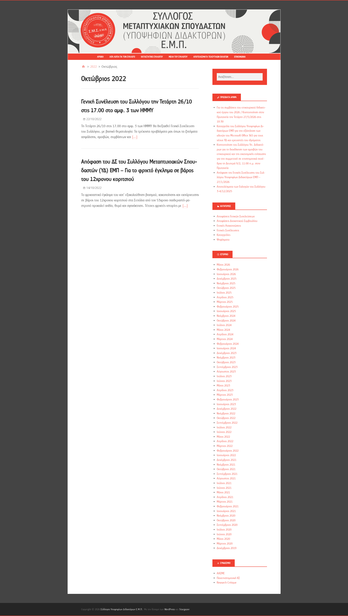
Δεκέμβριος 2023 (226, 353)
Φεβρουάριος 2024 (228, 344)
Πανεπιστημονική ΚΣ (228, 578)
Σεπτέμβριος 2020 (227, 525)
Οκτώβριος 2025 (226, 288)
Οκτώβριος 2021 (226, 469)
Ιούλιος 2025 (224, 292)
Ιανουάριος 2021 (226, 511)
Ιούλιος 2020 (224, 529)
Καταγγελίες (223, 235)
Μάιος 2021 (223, 492)
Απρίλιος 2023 (225, 390)
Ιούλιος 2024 (224, 325)
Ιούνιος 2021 (224, 488)
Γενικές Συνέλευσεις (228, 230)
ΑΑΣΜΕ (221, 573)
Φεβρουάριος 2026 (228, 269)
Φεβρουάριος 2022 (228, 451)
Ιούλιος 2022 (224, 427)
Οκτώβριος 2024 (226, 320)
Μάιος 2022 (223, 437)
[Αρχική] (83, 66)
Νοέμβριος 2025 (226, 283)
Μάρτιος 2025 (225, 302)
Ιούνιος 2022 (224, 432)
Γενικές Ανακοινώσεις (229, 226)
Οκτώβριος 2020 (226, 520)
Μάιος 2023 (223, 385)
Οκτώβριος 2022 (226, 418)
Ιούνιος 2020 (224, 534)
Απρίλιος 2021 (225, 497)
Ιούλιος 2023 (224, 376)
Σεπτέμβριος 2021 (227, 474)
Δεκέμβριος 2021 (226, 460)
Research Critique (226, 582)
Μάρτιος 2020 (225, 543)
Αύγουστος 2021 (226, 478)
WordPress (169, 609)
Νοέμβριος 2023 (226, 357)
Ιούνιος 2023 (224, 381)
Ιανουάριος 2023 (226, 404)
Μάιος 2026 (223, 265)
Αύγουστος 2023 (226, 371)
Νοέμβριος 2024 (226, 316)
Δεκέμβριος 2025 (226, 279)
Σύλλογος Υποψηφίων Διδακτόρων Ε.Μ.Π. (122, 609)
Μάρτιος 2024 (225, 339)
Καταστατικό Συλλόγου (152, 57)
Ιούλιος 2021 (224, 483)
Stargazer (184, 609)
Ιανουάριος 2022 (226, 455)
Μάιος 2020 (223, 539)
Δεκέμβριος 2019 (226, 548)
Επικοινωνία (240, 57)
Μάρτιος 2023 (225, 395)
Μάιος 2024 (223, 330)
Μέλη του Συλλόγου (178, 57)
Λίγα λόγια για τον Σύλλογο (122, 57)
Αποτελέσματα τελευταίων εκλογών (210, 57)
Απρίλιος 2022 (225, 441)
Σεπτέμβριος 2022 (227, 423)
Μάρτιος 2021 (225, 502)
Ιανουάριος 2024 (226, 348)
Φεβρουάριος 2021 (228, 506)
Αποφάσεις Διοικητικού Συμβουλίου (237, 221)
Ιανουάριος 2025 (226, 311)
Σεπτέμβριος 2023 (227, 367)
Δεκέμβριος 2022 (226, 409)
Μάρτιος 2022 (225, 446)
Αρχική (100, 57)
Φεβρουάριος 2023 (228, 399)
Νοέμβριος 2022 (226, 413)
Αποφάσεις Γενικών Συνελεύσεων (236, 216)
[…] (134, 137)
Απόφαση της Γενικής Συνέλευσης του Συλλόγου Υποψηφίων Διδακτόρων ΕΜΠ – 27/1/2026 (241, 177)
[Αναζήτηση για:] (239, 77)
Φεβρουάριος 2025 (228, 306)
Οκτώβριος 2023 (226, 362)
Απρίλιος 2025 (225, 297)
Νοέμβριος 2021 (226, 464)
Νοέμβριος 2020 (226, 515)
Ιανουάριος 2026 (226, 274)
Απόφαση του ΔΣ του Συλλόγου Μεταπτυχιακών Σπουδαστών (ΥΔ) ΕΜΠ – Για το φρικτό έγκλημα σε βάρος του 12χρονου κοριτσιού (139, 170)
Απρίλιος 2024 (225, 334)
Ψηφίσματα (223, 240)
